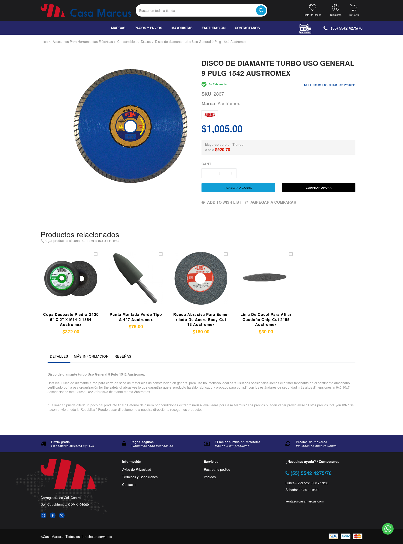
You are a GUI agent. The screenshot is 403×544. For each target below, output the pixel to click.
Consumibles (126, 41)
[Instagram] (43, 515)
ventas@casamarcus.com (304, 501)
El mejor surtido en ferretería (237, 441)
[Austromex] (210, 114)
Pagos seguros (142, 441)
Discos (146, 41)
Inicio (44, 41)
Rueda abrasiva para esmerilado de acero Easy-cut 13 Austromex (201, 319)
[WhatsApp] (388, 529)
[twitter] (62, 515)
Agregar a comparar (273, 202)
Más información (91, 356)
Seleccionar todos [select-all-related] (100, 241)
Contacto (128, 484)
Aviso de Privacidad (136, 469)
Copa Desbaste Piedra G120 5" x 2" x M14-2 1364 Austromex (71, 319)
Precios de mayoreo (311, 441)
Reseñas (123, 356)
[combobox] (201, 10)
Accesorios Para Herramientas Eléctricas (83, 41)
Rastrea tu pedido (217, 469)
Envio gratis (60, 441)
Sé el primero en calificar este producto (329, 85)
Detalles (59, 356)
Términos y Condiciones (140, 477)
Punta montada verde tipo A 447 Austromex (136, 317)
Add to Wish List (224, 202)
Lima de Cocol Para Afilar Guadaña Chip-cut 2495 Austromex (266, 319)
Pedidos (210, 477)
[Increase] (231, 173)
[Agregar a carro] (64, 283)
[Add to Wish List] (75, 283)
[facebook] (53, 515)
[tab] (59, 357)
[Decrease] (206, 173)
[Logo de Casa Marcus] (86, 10)
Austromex (229, 103)
